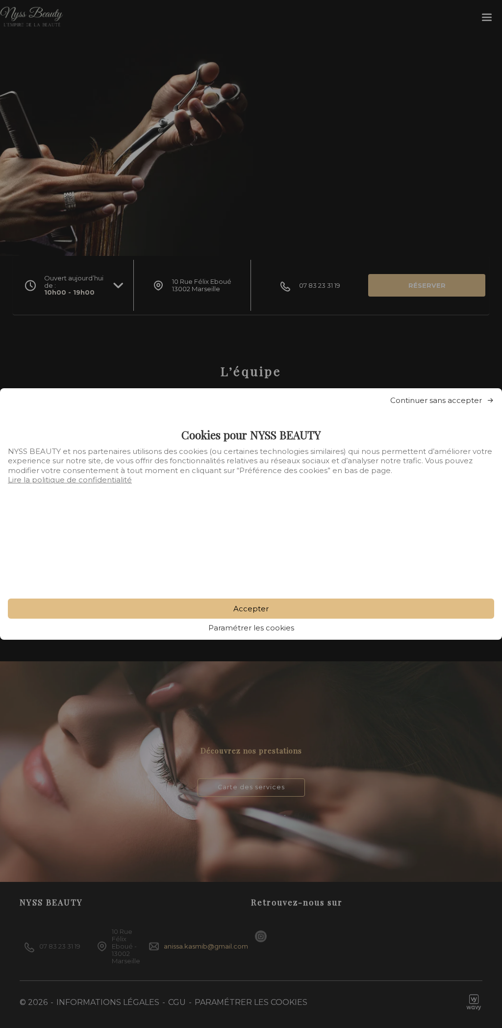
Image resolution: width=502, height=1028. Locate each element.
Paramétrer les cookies (251, 628)
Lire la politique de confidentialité (70, 479)
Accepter (251, 608)
